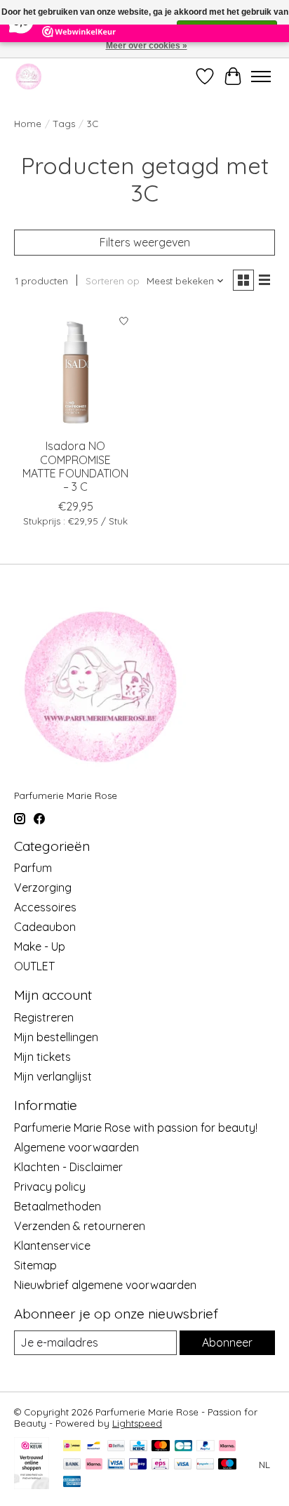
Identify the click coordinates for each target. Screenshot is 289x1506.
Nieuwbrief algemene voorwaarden (105, 1285)
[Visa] (183, 1465)
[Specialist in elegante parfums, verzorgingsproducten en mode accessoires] (28, 76)
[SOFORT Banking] (94, 1465)
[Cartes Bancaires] (183, 1446)
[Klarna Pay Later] (227, 1446)
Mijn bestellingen (56, 1037)
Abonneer (227, 1342)
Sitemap (35, 1265)
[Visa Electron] (116, 1465)
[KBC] (138, 1446)
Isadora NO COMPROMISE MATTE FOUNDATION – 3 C (75, 466)
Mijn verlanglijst (53, 1076)
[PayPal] (205, 1446)
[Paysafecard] (205, 1465)
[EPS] (160, 1465)
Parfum (33, 868)
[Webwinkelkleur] (31, 1485)
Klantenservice (52, 1246)
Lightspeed (137, 1423)
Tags (64, 123)
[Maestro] (227, 1465)
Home (27, 123)
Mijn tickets (42, 1057)
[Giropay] (138, 1465)
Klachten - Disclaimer (68, 1167)
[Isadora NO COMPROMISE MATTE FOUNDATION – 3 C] (75, 369)
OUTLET (34, 966)
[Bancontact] (93, 1446)
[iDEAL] (72, 1446)
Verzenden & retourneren (79, 1226)
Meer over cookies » (146, 46)
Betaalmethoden (57, 1206)
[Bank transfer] (72, 1465)
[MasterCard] (161, 1446)
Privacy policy (50, 1187)
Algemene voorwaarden (76, 1147)
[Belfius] (116, 1446)
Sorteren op (113, 280)
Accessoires (45, 907)
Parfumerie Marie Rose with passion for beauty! (135, 1128)
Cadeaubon (45, 927)
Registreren (44, 1017)
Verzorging (43, 887)
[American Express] (72, 1482)
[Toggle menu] (261, 76)
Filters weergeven (145, 242)
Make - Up (39, 946)
